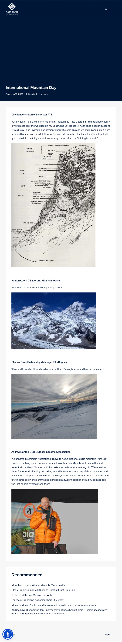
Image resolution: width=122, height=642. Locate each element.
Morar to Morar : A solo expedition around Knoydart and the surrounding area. (53, 605)
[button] (114, 9)
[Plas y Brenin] (12, 9)
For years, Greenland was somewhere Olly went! (37, 600)
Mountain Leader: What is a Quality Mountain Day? (39, 585)
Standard (32, 94)
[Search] (105, 8)
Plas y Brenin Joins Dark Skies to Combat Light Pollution (43, 590)
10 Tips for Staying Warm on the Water (32, 595)
